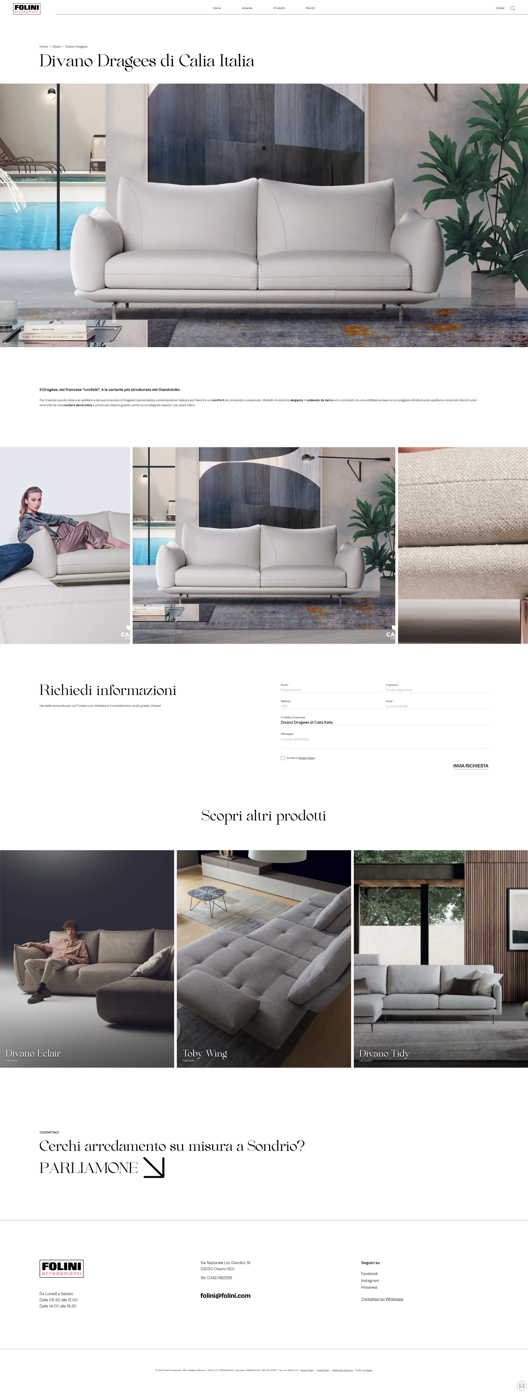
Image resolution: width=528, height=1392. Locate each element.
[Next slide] (462, 545)
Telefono (286, 701)
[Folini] (26, 8)
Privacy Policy (307, 758)
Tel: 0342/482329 (216, 1278)
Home (217, 8)
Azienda (247, 8)
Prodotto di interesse (293, 717)
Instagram (370, 1280)
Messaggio (287, 733)
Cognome (392, 685)
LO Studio (367, 1370)
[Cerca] (513, 8)
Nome (285, 685)
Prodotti (279, 8)
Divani (56, 47)
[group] (264, 545)
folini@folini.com (225, 1296)
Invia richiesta (470, 766)
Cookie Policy (323, 1370)
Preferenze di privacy (342, 1370)
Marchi (310, 8)
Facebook (369, 1273)
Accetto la (301, 758)
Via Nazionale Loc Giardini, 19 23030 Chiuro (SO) (225, 1266)
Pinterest (369, 1287)
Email (390, 701)
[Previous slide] (66, 545)
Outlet (500, 8)
